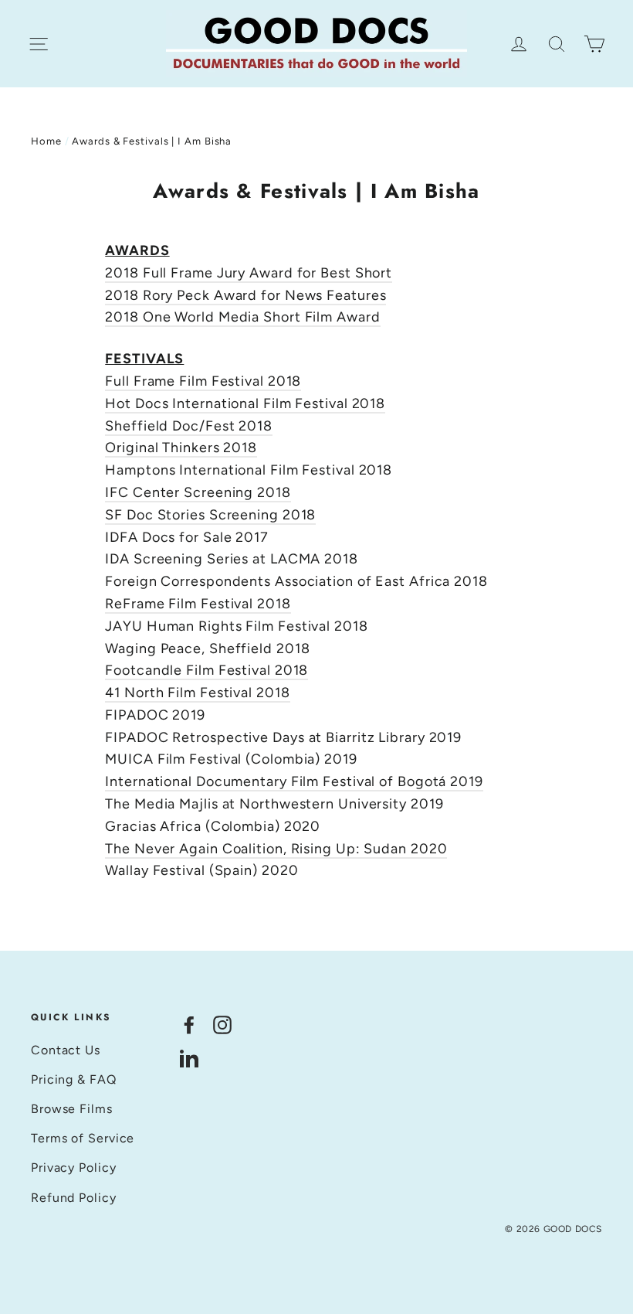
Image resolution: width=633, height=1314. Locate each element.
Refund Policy (74, 1197)
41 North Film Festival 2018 (197, 692)
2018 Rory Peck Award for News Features (245, 295)
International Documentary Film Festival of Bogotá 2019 (294, 781)
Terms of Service (82, 1138)
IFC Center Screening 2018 (198, 492)
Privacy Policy (74, 1167)
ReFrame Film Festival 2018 (197, 603)
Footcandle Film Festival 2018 (206, 670)
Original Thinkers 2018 (181, 447)
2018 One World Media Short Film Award (242, 316)
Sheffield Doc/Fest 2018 (188, 425)
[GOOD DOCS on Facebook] (189, 1024)
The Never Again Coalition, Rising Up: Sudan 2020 (276, 848)
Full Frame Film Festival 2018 (203, 381)
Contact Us (65, 1050)
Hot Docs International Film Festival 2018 (245, 403)
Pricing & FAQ (74, 1079)
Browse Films (72, 1108)
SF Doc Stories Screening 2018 (210, 514)
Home (46, 141)
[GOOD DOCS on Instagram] (222, 1024)
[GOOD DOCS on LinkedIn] (189, 1058)
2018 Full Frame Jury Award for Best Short (248, 272)
